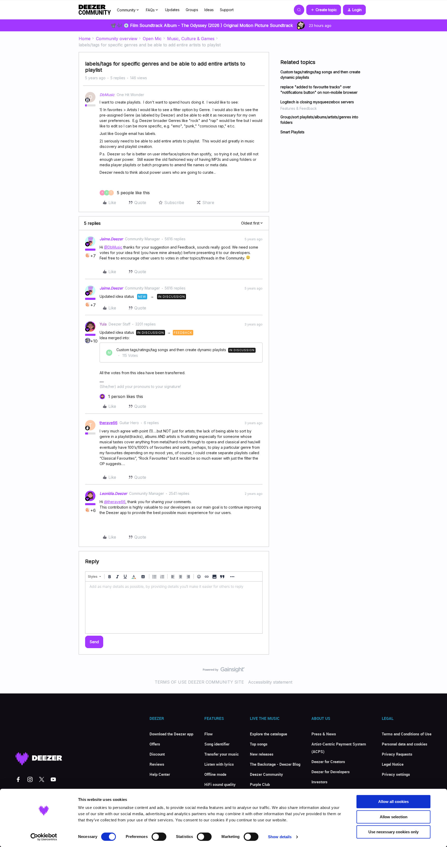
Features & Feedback (298, 108)
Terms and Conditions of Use (406, 733)
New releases (261, 754)
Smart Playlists (292, 132)
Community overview (116, 38)
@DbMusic (113, 247)
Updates (172, 10)
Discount (157, 754)
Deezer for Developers (330, 771)
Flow (208, 733)
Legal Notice (393, 764)
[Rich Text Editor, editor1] (173, 607)
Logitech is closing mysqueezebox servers (317, 102)
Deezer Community (266, 774)
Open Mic (152, 38)
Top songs (258, 744)
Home (85, 38)
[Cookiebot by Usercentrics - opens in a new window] (43, 837)
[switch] (159, 836)
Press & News (323, 733)
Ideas (209, 10)
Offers (155, 744)
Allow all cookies (393, 801)
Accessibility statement (270, 682)
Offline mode (215, 774)
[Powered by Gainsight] (223, 671)
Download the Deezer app (171, 733)
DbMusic (107, 94)
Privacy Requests (397, 754)
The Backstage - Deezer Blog (275, 764)
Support (227, 10)
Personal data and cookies (404, 744)
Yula (103, 324)
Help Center (160, 774)
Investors (319, 781)
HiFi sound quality (220, 784)
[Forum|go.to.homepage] (95, 10)
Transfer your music (221, 754)
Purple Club (260, 784)
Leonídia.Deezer (113, 493)
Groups (192, 10)
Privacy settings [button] (396, 774)
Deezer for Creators (328, 761)
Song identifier (216, 744)
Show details (280, 837)
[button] (323, 10)
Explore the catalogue (268, 733)
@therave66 (114, 501)
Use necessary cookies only (393, 832)
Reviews (157, 764)
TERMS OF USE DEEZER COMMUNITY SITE (199, 682)
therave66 (108, 423)
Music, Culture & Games (190, 38)
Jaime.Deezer (111, 239)
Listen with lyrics (219, 764)
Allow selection (393, 817)
